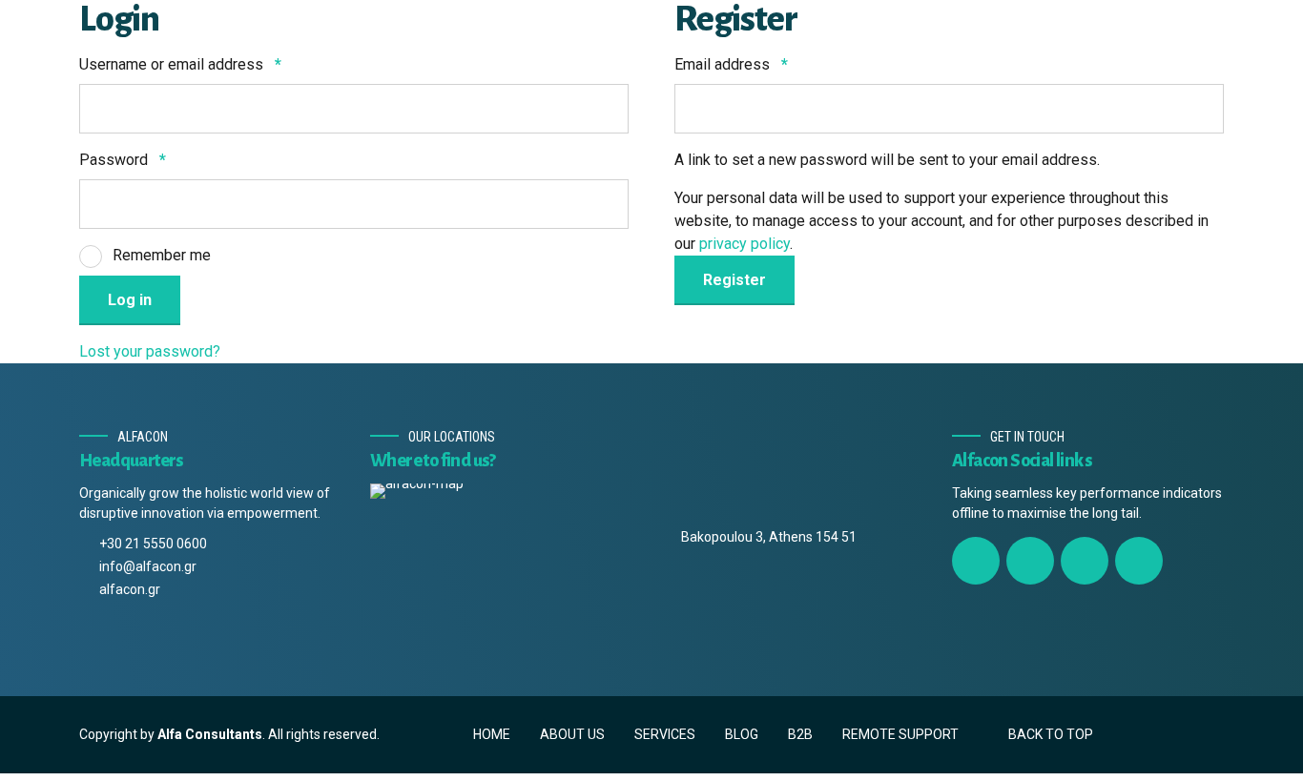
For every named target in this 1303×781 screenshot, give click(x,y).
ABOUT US (572, 734)
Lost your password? (149, 351)
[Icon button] (976, 561)
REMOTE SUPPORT (900, 734)
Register (734, 280)
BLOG (741, 734)
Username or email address (180, 64)
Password (122, 160)
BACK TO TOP (1050, 734)
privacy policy (744, 244)
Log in (130, 300)
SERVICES (664, 734)
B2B (800, 734)
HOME (491, 734)
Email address (731, 64)
